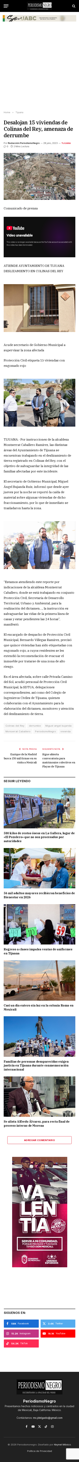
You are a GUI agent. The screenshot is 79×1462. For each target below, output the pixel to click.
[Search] (73, 6)
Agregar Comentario (39, 1140)
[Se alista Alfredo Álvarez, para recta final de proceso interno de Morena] (39, 1096)
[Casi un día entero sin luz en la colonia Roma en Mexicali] (39, 980)
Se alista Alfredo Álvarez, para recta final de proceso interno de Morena (37, 1123)
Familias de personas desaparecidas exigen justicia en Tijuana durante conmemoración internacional (36, 1065)
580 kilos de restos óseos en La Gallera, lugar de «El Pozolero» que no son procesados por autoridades (39, 837)
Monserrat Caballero (18, 731)
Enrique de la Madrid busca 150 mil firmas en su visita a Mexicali (20, 758)
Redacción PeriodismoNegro (24, 143)
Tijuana (66, 143)
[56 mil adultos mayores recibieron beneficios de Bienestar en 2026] (39, 868)
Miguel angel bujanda (58, 725)
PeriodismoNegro (45, 731)
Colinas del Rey (15, 725)
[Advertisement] (39, 67)
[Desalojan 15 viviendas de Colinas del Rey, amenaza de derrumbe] (39, 176)
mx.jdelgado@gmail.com (47, 1417)
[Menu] (6, 6)
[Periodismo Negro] (39, 6)
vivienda (65, 731)
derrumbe (35, 725)
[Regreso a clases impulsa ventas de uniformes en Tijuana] (39, 924)
